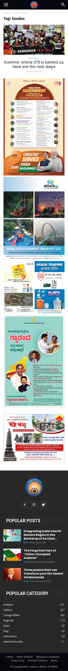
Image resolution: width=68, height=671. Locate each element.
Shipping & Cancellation (47, 656)
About (54, 660)
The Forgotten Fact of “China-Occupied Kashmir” (40, 554)
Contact (9, 656)
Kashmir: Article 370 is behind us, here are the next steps (34, 64)
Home (6, 13)
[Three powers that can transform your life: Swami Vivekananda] (12, 574)
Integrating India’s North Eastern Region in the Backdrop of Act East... (42, 535)
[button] (63, 5)
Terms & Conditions (37, 660)
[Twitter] (43, 504)
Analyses (29, 581)
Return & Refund (25, 656)
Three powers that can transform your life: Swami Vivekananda (43, 573)
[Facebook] (24, 504)
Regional (34, 58)
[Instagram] (34, 504)
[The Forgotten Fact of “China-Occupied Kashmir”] (12, 555)
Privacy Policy (17, 660)
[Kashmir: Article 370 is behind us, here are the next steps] (34, 40)
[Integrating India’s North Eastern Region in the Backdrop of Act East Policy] (12, 535)
